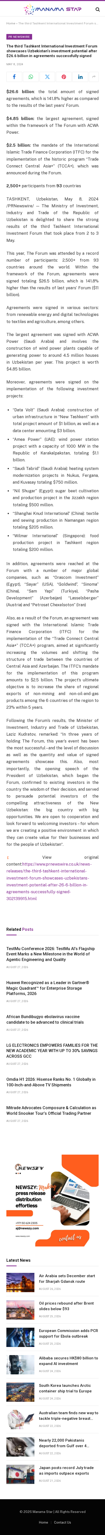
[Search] (97, 9)
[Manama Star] (52, 9)
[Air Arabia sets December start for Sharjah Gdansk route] (20, 1282)
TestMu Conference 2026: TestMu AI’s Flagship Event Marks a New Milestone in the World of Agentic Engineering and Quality (50, 954)
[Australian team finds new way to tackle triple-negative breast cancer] (20, 1419)
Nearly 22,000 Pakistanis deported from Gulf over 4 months (63, 1446)
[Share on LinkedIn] (80, 77)
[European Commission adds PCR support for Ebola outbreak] (20, 1337)
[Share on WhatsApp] (31, 77)
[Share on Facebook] (14, 77)
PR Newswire (19, 36)
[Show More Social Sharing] (94, 77)
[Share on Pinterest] (64, 77)
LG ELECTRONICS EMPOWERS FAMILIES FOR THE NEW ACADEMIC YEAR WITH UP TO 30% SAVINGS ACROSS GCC (52, 1051)
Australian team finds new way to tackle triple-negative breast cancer (68, 1418)
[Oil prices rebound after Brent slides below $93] (20, 1310)
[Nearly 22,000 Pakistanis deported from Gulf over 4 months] (20, 1447)
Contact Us (62, 1522)
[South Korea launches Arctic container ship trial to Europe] (20, 1392)
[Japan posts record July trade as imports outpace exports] (20, 1474)
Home (10, 23)
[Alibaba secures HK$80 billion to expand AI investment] (20, 1364)
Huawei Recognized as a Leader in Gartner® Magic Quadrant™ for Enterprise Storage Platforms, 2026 (47, 988)
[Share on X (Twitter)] (47, 77)
